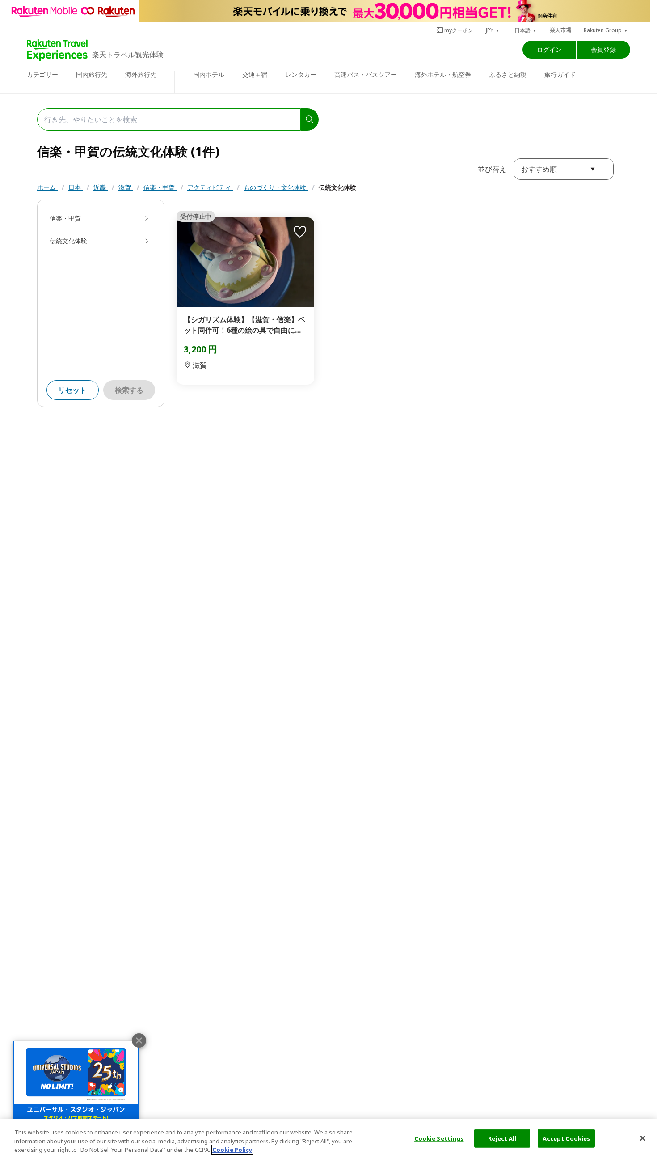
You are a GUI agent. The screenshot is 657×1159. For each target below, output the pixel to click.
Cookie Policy (232, 1150)
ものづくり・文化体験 (276, 187)
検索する (129, 390)
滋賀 (125, 187)
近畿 (100, 187)
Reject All (502, 1138)
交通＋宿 (254, 74)
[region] (328, 1139)
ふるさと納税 (507, 74)
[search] (310, 119)
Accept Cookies (566, 1138)
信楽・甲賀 (160, 187)
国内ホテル (208, 74)
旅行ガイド (560, 74)
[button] (493, 30)
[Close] (643, 1138)
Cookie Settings (439, 1138)
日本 (75, 187)
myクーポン (458, 30)
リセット (72, 390)
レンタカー (300, 74)
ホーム (47, 187)
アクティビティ (210, 187)
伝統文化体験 (337, 187)
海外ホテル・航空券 (443, 74)
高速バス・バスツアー (365, 74)
